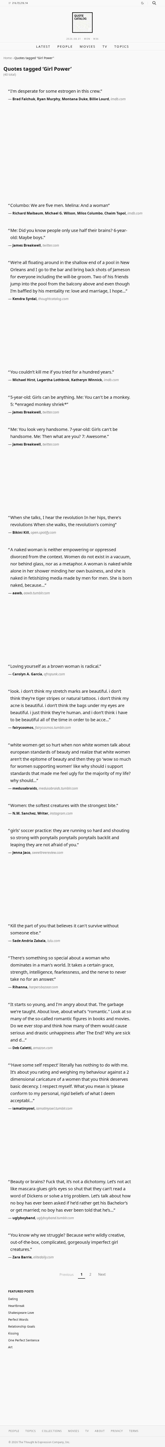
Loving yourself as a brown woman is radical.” (55, 666)
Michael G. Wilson (60, 213)
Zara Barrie (22, 1257)
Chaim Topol (115, 213)
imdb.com (118, 99)
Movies (88, 46)
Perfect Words (18, 1319)
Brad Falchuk (23, 99)
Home (7, 58)
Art (10, 1347)
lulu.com (53, 940)
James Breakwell (26, 245)
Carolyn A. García (27, 674)
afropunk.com (54, 674)
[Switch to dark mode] (142, 3)
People (65, 46)
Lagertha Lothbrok (53, 379)
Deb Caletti (21, 1047)
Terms (134, 1431)
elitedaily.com (43, 1257)
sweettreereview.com (47, 852)
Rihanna (19, 987)
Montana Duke (75, 99)
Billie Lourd (99, 99)
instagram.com (61, 813)
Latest (43, 46)
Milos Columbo (90, 213)
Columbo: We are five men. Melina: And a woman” (60, 205)
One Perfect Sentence (23, 1340)
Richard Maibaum (27, 213)
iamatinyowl (23, 1108)
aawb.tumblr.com (37, 593)
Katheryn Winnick (86, 379)
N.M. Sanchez (24, 813)
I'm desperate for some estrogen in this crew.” (56, 91)
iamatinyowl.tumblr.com (54, 1108)
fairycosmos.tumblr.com (53, 727)
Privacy (117, 1431)
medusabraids (24, 788)
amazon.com (43, 1047)
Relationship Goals (21, 1326)
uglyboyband (23, 1217)
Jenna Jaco (21, 852)
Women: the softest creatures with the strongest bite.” (64, 805)
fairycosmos (22, 727)
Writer (42, 813)
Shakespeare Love (21, 1313)
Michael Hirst (23, 379)
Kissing (13, 1333)
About (100, 1431)
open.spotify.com (43, 532)
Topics (121, 46)
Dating (13, 1299)
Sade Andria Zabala (29, 940)
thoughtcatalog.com (53, 298)
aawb (17, 593)
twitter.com (51, 245)
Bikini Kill (20, 532)
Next (102, 1274)
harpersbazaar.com (43, 987)
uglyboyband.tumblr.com (55, 1217)
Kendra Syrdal (24, 298)
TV (104, 46)
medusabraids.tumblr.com (58, 788)
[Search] (154, 3)
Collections (52, 1431)
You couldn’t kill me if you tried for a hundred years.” (62, 372)
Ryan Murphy (48, 99)
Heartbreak (16, 1306)
